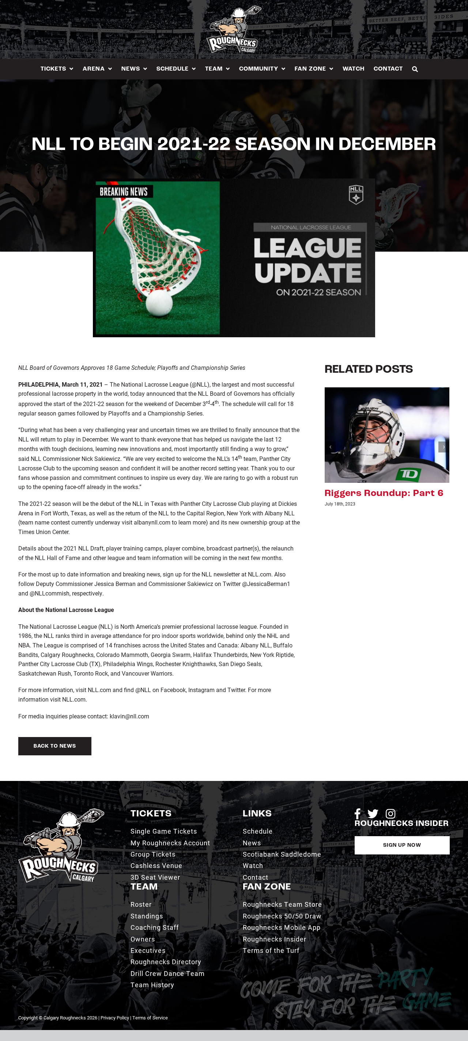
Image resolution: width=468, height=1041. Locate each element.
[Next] (443, 446)
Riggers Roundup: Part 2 (384, 493)
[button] (415, 69)
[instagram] (390, 813)
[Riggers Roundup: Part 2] (387, 434)
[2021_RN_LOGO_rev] (61, 811)
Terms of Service (150, 1017)
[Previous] (330, 446)
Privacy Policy (115, 1017)
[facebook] (357, 813)
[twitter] (372, 813)
